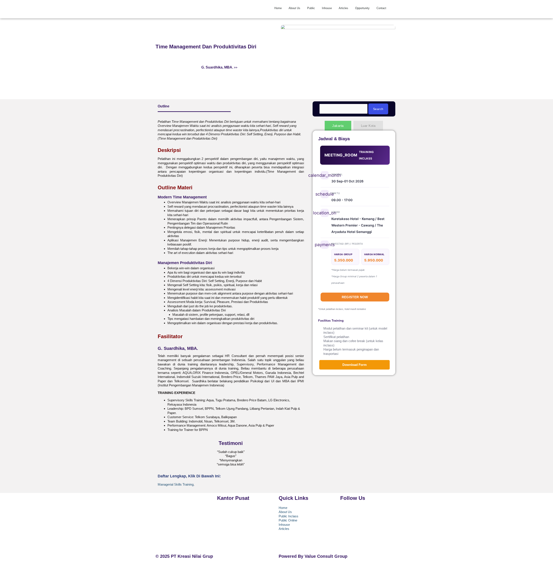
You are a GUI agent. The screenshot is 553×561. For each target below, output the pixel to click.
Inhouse (327, 8)
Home (278, 8)
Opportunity (362, 8)
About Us (294, 8)
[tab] (338, 126)
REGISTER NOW (355, 297)
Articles (343, 8)
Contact (381, 8)
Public (311, 8)
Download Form (354, 365)
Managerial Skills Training (176, 484)
